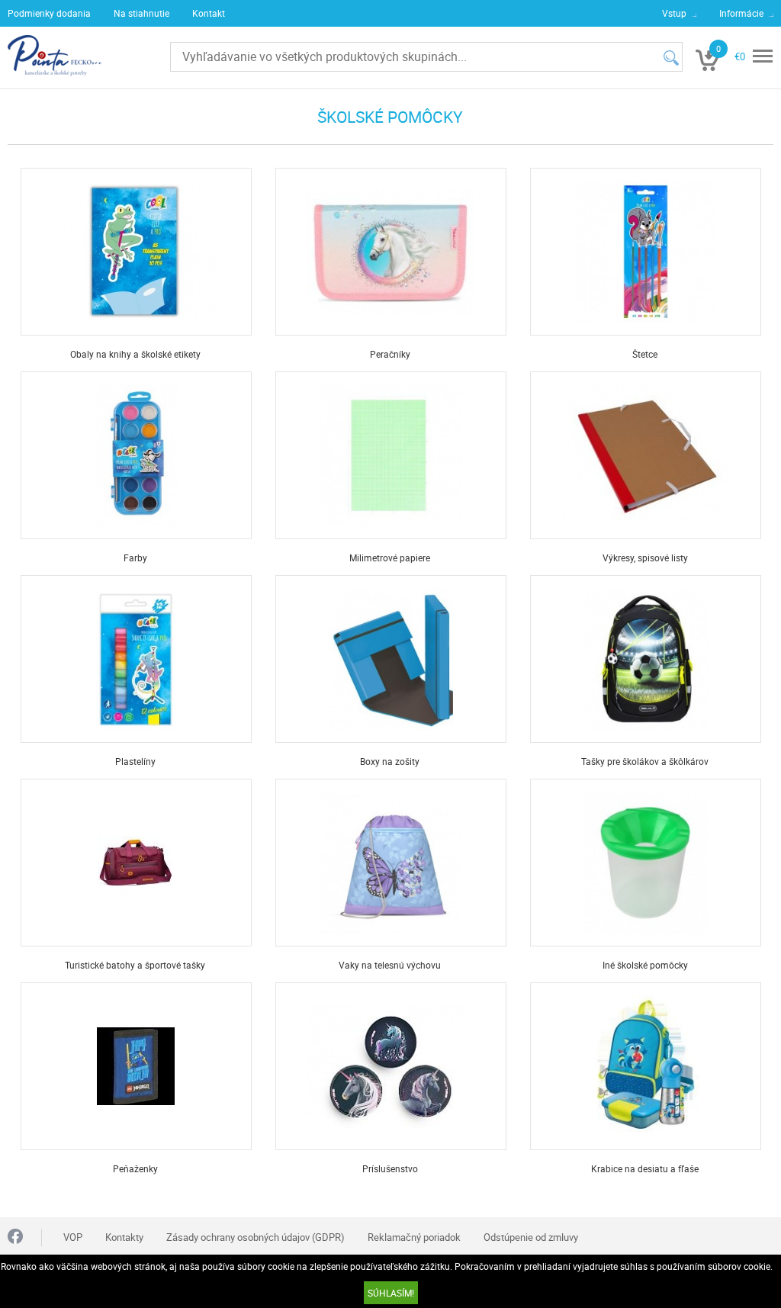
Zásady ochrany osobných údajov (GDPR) (255, 1237)
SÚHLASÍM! (391, 1293)
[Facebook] (15, 1237)
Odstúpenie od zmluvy (531, 1237)
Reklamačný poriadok (414, 1237)
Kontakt (208, 13)
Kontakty (124, 1237)
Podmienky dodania (49, 13)
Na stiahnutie (141, 13)
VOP (72, 1237)
